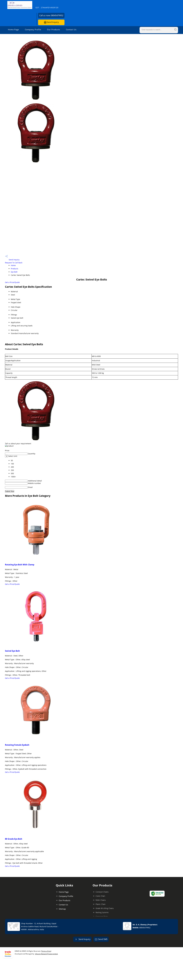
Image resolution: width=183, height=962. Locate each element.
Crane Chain (100, 896)
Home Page (13, 29)
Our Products (53, 29)
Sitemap (62, 909)
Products (14, 268)
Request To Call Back (13, 262)
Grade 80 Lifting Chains (105, 908)
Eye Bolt (14, 272)
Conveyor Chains (102, 892)
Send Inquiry (52, 22)
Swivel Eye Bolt (12, 651)
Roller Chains (101, 900)
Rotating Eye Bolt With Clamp (19, 564)
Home (13, 265)
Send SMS (102, 939)
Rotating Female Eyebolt (17, 745)
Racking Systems (102, 912)
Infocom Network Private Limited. (46, 954)
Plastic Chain (100, 904)
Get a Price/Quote (12, 282)
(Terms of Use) (46, 951)
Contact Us (71, 29)
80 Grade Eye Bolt (13, 839)
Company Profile (33, 29)
